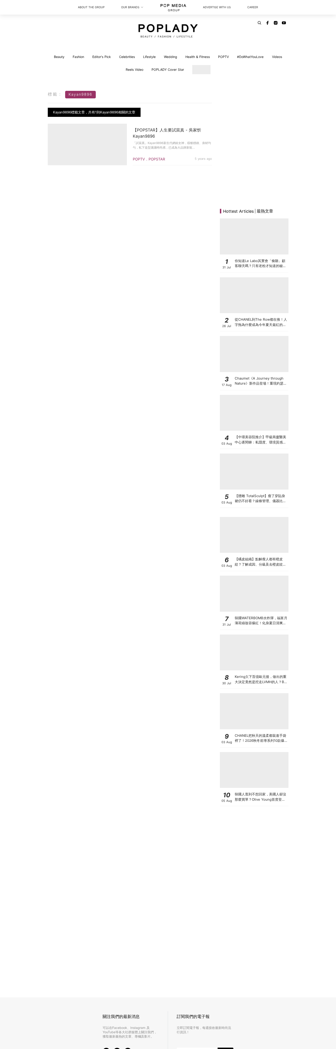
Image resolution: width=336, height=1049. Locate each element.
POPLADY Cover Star (168, 69)
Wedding (170, 57)
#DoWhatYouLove (250, 57)
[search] (259, 23)
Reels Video (134, 69)
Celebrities (127, 57)
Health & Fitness (197, 57)
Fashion (78, 57)
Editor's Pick (101, 57)
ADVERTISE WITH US (217, 7)
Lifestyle (149, 57)
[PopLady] (168, 31)
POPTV (223, 57)
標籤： (55, 94)
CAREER (252, 7)
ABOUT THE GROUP (91, 7)
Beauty (59, 57)
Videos (277, 57)
